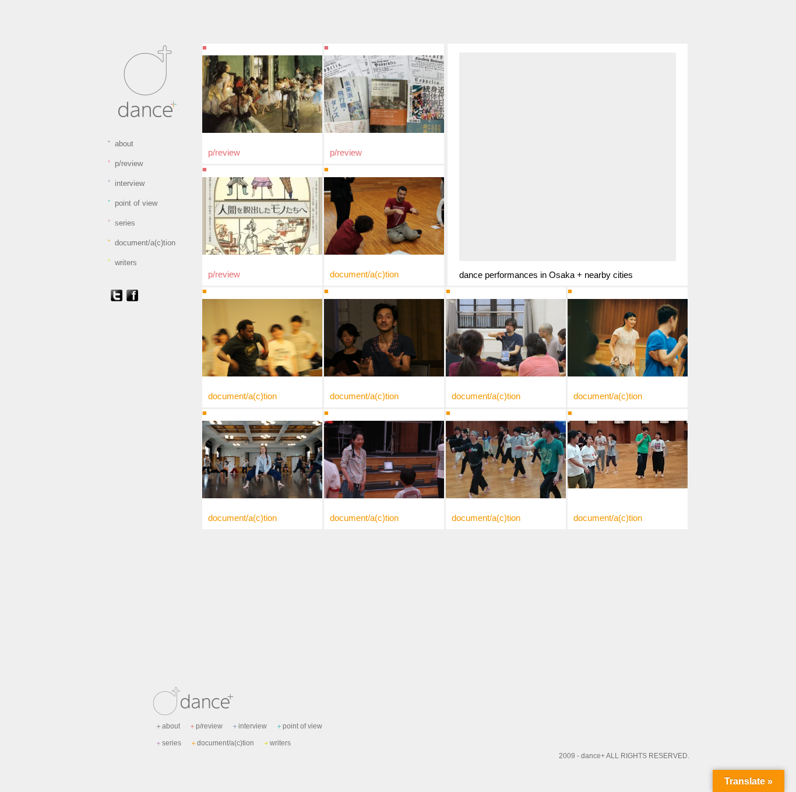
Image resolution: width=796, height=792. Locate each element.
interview (126, 183)
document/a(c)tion (141, 242)
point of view (132, 202)
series (121, 222)
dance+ (593, 756)
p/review (125, 163)
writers (122, 262)
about (120, 143)
